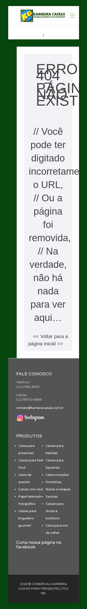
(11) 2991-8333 (46, 29)
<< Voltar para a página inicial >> (48, 340)
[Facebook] (43, 35)
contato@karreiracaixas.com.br (40, 408)
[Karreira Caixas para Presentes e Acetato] (43, 15)
